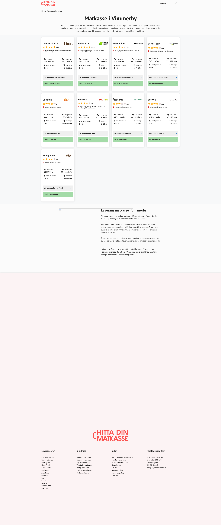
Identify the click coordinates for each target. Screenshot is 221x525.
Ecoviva (44, 483)
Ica (42, 478)
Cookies (115, 475)
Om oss (114, 468)
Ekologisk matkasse (84, 470)
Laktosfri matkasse (84, 457)
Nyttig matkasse (83, 468)
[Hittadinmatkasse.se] (48, 3)
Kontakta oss (116, 465)
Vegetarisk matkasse (84, 465)
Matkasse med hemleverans (122, 457)
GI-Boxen (44, 475)
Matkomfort (46, 470)
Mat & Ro (44, 488)
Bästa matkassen (83, 473)
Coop (43, 481)
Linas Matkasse (47, 460)
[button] (176, 3)
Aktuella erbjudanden (120, 462)
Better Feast (46, 468)
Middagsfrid (45, 462)
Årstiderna (45, 473)
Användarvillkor (117, 470)
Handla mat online (119, 460)
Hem (43, 11)
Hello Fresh (45, 465)
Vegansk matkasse (83, 462)
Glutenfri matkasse (84, 460)
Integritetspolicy (118, 473)
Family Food (46, 486)
